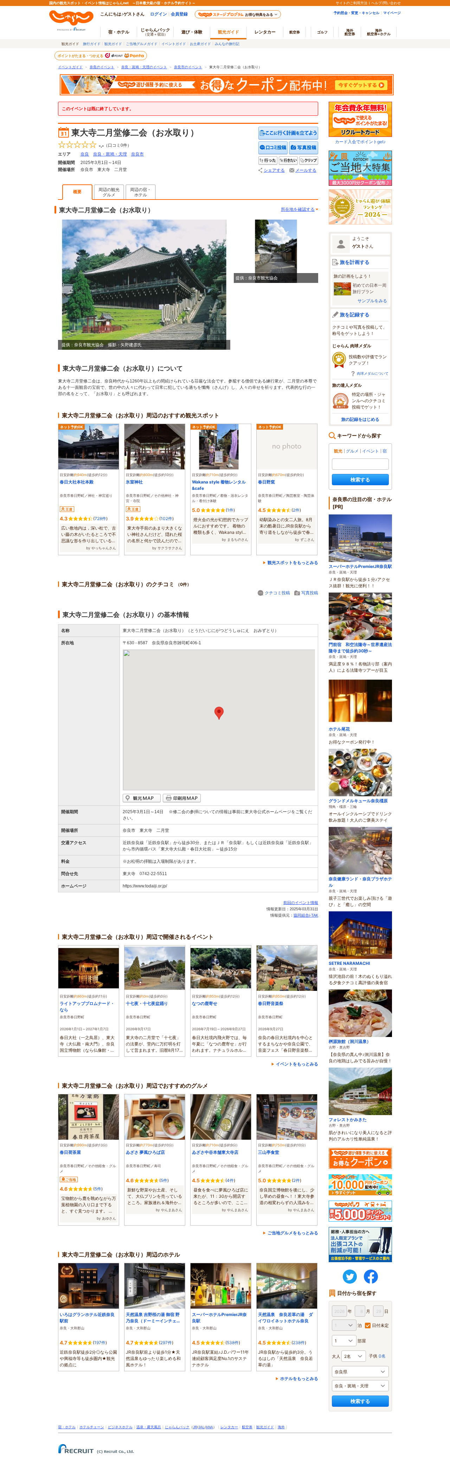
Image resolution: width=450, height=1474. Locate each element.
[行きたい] (288, 160)
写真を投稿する (303, 147)
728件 (100, 518)
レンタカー (265, 31)
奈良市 (137, 154)
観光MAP (142, 798)
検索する (360, 479)
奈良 (85, 154)
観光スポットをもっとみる (293, 562)
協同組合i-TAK (306, 915)
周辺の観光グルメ (109, 192)
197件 (99, 1342)
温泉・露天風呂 (148, 1427)
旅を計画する (354, 262)
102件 (166, 518)
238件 (299, 1342)
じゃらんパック (155, 31)
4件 (230, 1180)
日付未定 (380, 1325)
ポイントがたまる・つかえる (81, 55)
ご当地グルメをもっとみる (293, 1232)
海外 (350, 32)
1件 (230, 510)
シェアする (274, 170)
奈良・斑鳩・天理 (110, 154)
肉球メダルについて (372, 373)
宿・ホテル (67, 1427)
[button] (219, 713)
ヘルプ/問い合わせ (386, 3)
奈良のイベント (102, 67)
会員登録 (179, 14)
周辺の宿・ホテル (140, 192)
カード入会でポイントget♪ (360, 141)
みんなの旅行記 (227, 44)
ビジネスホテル (120, 1427)
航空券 (294, 32)
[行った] (267, 160)
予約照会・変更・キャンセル (356, 13)
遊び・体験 (191, 31)
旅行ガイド (92, 44)
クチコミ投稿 (277, 592)
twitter (350, 1277)
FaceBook (371, 1277)
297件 (166, 1342)
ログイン (158, 14)
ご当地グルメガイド (142, 44)
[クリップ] (308, 160)
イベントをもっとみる (297, 1064)
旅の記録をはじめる (360, 419)
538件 (233, 1342)
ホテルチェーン (91, 1427)
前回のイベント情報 (300, 902)
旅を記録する (354, 314)
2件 (296, 510)
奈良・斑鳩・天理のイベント (144, 67)
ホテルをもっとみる (299, 1378)
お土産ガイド (200, 44)
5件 (98, 1188)
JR (195, 1427)
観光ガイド (113, 44)
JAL (201, 1427)
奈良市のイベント (188, 67)
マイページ (392, 13)
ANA (209, 1427)
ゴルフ (322, 32)
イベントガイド (173, 44)
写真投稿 (309, 592)
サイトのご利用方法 (351, 3)
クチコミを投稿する (273, 147)
